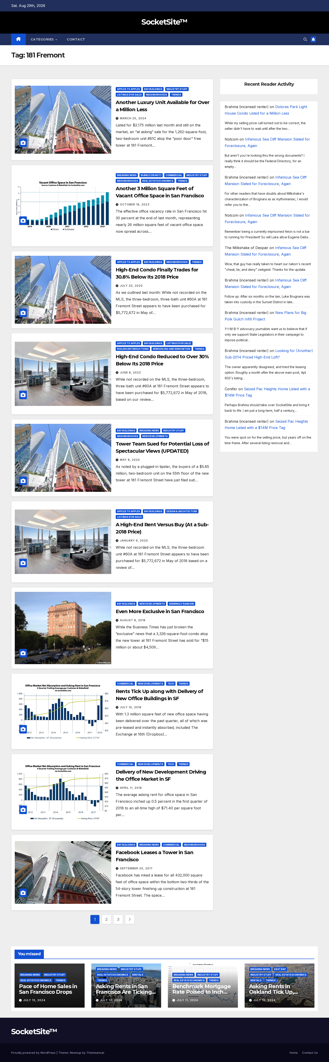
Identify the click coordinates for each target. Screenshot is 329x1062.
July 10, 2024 (264, 1000)
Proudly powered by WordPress (33, 1052)
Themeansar (95, 1052)
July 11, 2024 (187, 1000)
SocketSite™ (164, 22)
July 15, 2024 (34, 1000)
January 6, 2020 (134, 540)
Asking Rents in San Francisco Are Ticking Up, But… (124, 992)
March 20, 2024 (133, 118)
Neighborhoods (156, 94)
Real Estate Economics (157, 180)
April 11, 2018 (131, 787)
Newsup (75, 1052)
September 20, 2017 (136, 868)
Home (294, 1052)
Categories (43, 39)
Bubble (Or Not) (151, 175)
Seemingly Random (181, 603)
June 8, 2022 (130, 372)
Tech (170, 683)
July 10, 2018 (130, 707)
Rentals (137, 974)
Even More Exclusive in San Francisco (160, 611)
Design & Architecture (182, 511)
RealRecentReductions (133, 349)
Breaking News (127, 175)
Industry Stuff (177, 89)
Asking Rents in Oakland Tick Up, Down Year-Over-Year (277, 992)
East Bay (280, 969)
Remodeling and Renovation (171, 349)
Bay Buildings (153, 89)
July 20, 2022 (131, 285)
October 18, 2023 (135, 204)
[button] (305, 39)
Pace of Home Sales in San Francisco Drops (48, 989)
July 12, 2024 (111, 1000)
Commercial (174, 175)
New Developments (155, 436)
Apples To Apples (128, 89)
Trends (176, 94)
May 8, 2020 (130, 459)
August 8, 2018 (132, 620)
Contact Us (310, 1052)
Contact (76, 39)
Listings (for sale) (129, 94)
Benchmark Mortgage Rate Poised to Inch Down (201, 992)
